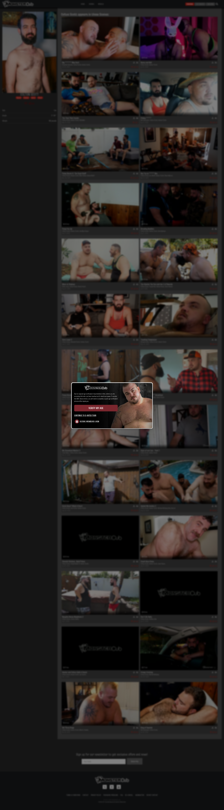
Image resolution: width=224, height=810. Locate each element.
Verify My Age (96, 408)
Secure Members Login (89, 421)
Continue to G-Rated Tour (85, 415)
